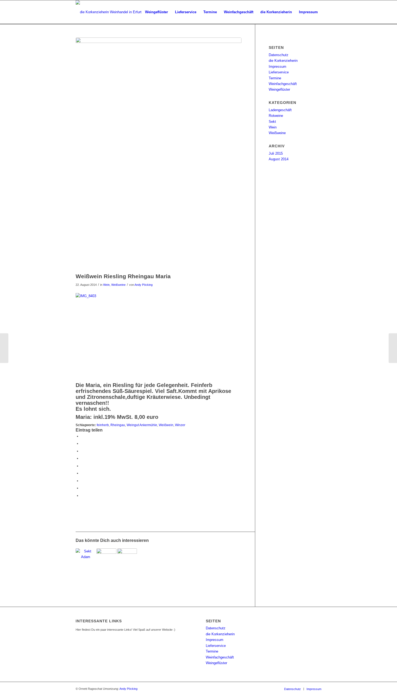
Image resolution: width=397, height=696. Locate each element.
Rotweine (276, 116)
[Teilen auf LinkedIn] (82, 466)
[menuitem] (156, 12)
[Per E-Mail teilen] (82, 496)
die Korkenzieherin (283, 61)
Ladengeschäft (280, 110)
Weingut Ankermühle (142, 425)
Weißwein (166, 425)
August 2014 (278, 159)
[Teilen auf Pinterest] (82, 458)
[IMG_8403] (158, 154)
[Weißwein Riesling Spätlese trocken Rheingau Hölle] (127, 562)
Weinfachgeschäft (283, 84)
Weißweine (118, 284)
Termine (275, 78)
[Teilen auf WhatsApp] (82, 451)
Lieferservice (279, 72)
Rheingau (117, 425)
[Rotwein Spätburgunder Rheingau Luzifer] (106, 562)
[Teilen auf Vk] (82, 481)
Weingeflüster (279, 89)
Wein (106, 284)
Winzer (180, 425)
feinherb (103, 425)
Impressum (277, 66)
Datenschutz (278, 55)
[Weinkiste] (4, 348)
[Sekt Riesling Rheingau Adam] (86, 562)
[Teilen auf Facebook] (82, 436)
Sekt (272, 122)
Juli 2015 (276, 153)
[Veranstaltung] (393, 348)
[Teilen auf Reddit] (82, 488)
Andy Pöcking (143, 284)
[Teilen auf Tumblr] (82, 473)
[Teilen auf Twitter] (82, 444)
